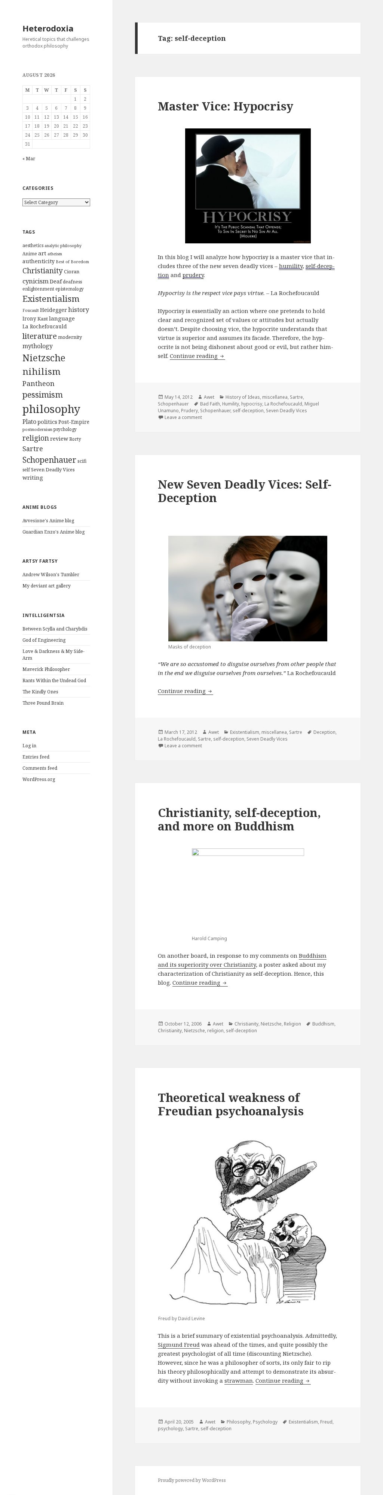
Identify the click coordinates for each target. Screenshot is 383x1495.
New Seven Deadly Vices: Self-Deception (244, 490)
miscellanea (275, 397)
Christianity (42, 270)
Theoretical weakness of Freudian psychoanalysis (231, 1104)
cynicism (35, 281)
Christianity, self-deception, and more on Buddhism (239, 819)
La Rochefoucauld (44, 326)
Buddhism (323, 1024)
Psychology (265, 1422)
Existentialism (51, 298)
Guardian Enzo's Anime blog (53, 532)
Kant (42, 318)
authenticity (38, 261)
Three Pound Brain (43, 703)
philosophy (51, 408)
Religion (292, 1024)
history (78, 310)
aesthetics (32, 245)
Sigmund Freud (179, 1344)
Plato (29, 421)
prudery (193, 275)
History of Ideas (243, 397)
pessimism (42, 394)
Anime (29, 253)
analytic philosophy (63, 245)
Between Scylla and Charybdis (55, 629)
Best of (63, 261)
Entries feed (35, 757)
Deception (324, 732)
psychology (65, 429)
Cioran (71, 271)
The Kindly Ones (40, 692)
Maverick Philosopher (46, 669)
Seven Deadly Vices (53, 469)
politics (47, 421)
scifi (81, 461)
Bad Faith (210, 404)
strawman (238, 1380)
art (42, 253)
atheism (55, 253)
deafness (72, 282)
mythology (37, 346)
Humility (230, 404)
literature (39, 336)
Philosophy (239, 1422)
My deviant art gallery (46, 586)
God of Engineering (43, 640)
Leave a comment (183, 417)
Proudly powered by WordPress (192, 1480)
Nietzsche (43, 357)
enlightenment (38, 289)
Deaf (56, 281)
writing (32, 477)
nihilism (41, 371)
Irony (29, 318)
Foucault (30, 310)
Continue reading (197, 355)
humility (291, 266)
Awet (209, 397)
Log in (29, 745)
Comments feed (39, 768)
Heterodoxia (48, 28)
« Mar (28, 158)
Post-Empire (73, 422)
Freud (326, 1422)
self (26, 469)
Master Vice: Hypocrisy (225, 106)
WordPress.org (38, 779)
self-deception (248, 410)
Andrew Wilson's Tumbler (50, 574)
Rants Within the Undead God (54, 680)
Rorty (75, 439)
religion (35, 438)
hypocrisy (251, 404)
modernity (70, 337)
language (62, 318)
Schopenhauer (49, 459)
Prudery (189, 410)
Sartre (32, 448)
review (59, 438)
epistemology (69, 289)
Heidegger (53, 309)
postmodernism (37, 429)
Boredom (80, 261)
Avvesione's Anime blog (48, 520)
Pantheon (38, 383)
